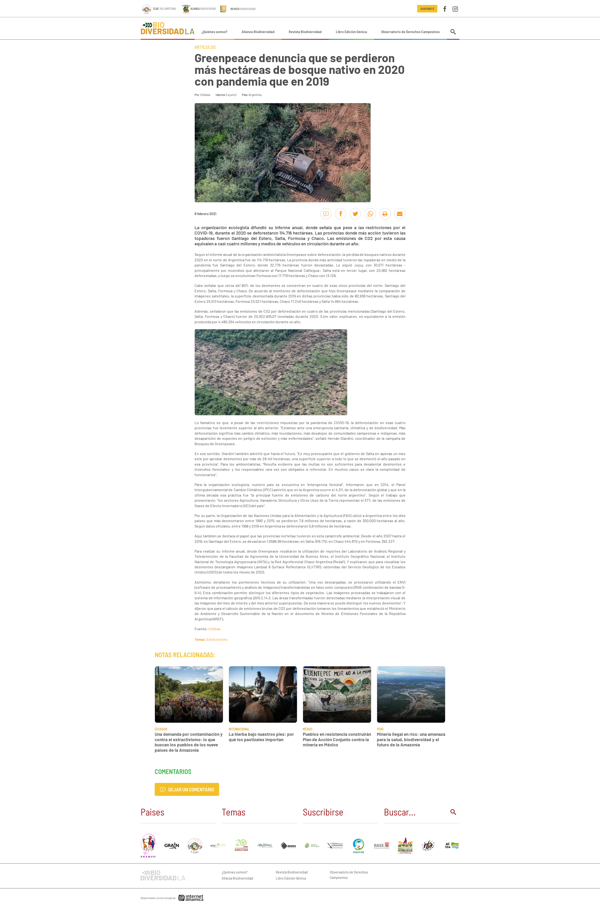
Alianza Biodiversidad (258, 31)
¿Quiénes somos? (214, 31)
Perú (380, 729)
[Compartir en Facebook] (340, 213)
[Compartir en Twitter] (355, 213)
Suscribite (427, 9)
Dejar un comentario (190, 789)
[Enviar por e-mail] (399, 213)
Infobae (205, 95)
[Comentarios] (325, 213)
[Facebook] (444, 8)
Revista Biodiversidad (305, 31)
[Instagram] (455, 8)
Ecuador (161, 729)
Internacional (239, 729)
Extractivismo (216, 639)
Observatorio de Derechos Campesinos (410, 31)
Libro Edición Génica (351, 31)
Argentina (255, 95)
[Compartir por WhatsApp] (370, 213)
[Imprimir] (385, 213)
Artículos (205, 47)
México (307, 729)
